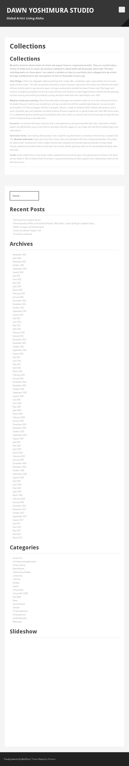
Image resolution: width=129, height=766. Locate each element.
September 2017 (20, 516)
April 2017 (17, 534)
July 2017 (16, 523)
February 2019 (19, 456)
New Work (17, 596)
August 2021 (18, 353)
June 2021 (17, 360)
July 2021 (16, 357)
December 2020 (19, 381)
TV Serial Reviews (20, 611)
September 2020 (20, 392)
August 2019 (18, 438)
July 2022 (16, 318)
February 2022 (19, 332)
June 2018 (17, 484)
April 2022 (17, 328)
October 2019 (18, 431)
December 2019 (19, 424)
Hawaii (15, 586)
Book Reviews (18, 568)
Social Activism (19, 603)
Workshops (17, 621)
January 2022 (18, 335)
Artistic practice (19, 565)
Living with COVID (20, 593)
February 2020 (19, 417)
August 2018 (18, 477)
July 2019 (16, 442)
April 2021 (17, 367)
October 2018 (18, 470)
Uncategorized (19, 614)
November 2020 (19, 385)
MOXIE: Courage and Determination (28, 226)
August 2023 (18, 272)
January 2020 (18, 420)
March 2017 (18, 537)
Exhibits (16, 582)
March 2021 (18, 371)
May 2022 (17, 325)
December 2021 (19, 339)
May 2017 (17, 530)
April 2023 (17, 286)
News (15, 600)
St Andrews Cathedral (22, 234)
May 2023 (17, 282)
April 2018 (17, 491)
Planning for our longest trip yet (27, 219)
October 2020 (18, 388)
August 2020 (18, 396)
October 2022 (18, 307)
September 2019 (20, 434)
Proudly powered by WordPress (17, 759)
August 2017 (18, 519)
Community (17, 575)
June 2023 (17, 279)
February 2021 (19, 374)
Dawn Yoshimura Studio (50, 10)
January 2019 (18, 459)
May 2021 (17, 364)
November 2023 (19, 261)
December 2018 (19, 463)
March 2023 (18, 289)
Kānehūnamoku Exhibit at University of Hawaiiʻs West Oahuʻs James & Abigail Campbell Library (53, 223)
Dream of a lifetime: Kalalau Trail (27, 230)
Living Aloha (18, 589)
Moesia (42, 759)
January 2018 (18, 502)
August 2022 (18, 314)
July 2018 (16, 480)
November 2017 (19, 509)
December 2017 (19, 505)
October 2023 (18, 265)
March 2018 (18, 495)
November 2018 (19, 466)
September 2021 (20, 350)
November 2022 (19, 304)
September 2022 (20, 311)
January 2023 (18, 297)
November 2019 (19, 427)
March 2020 (18, 413)
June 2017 (17, 526)
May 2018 (17, 488)
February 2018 (19, 498)
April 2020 (17, 410)
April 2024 (17, 258)
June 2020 (17, 403)
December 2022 (19, 300)
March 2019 (18, 452)
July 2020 (16, 399)
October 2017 (18, 512)
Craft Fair (16, 579)
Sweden (16, 607)
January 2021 (18, 378)
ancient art (17, 557)
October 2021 (18, 346)
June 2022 (17, 321)
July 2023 (16, 275)
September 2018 (20, 473)
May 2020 (17, 406)
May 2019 (17, 445)
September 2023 (20, 268)
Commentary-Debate (22, 572)
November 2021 (19, 343)
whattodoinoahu (20, 618)
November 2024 (19, 254)
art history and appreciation (24, 561)
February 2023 (19, 293)
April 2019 (17, 449)
